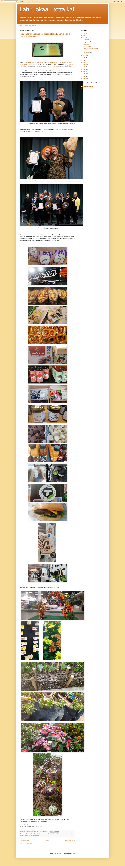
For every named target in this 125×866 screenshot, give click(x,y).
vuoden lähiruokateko (34, 835)
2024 (84, 37)
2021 (84, 60)
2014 (84, 76)
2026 (84, 33)
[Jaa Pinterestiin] (58, 832)
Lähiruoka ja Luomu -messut (59, 833)
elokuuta (86, 44)
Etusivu (20, 25)
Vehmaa (22, 835)
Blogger (73, 853)
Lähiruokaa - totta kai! (48, 9)
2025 (84, 35)
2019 (84, 64)
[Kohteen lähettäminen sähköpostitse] (51, 832)
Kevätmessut (40, 833)
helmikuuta (87, 52)
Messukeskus (70, 833)
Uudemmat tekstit (24, 840)
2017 (84, 69)
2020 (84, 62)
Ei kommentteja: (44, 831)
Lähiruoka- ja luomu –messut (36, 62)
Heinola (27, 833)
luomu (45, 833)
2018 (84, 67)
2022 (84, 58)
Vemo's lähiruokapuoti (60, 129)
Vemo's (26, 835)
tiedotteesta (39, 131)
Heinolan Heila (33, 833)
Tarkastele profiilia (86, 89)
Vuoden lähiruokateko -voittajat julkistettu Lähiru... (92, 49)
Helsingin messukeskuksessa (58, 62)
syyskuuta (87, 42)
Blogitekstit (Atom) (27, 843)
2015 (84, 73)
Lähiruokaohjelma (30, 25)
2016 (84, 71)
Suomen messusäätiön (53, 66)
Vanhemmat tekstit (70, 840)
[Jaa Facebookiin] (56, 832)
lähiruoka (50, 833)
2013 (84, 78)
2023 (84, 55)
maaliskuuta (87, 46)
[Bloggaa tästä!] (52, 832)
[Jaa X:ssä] (54, 832)
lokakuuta (87, 39)
